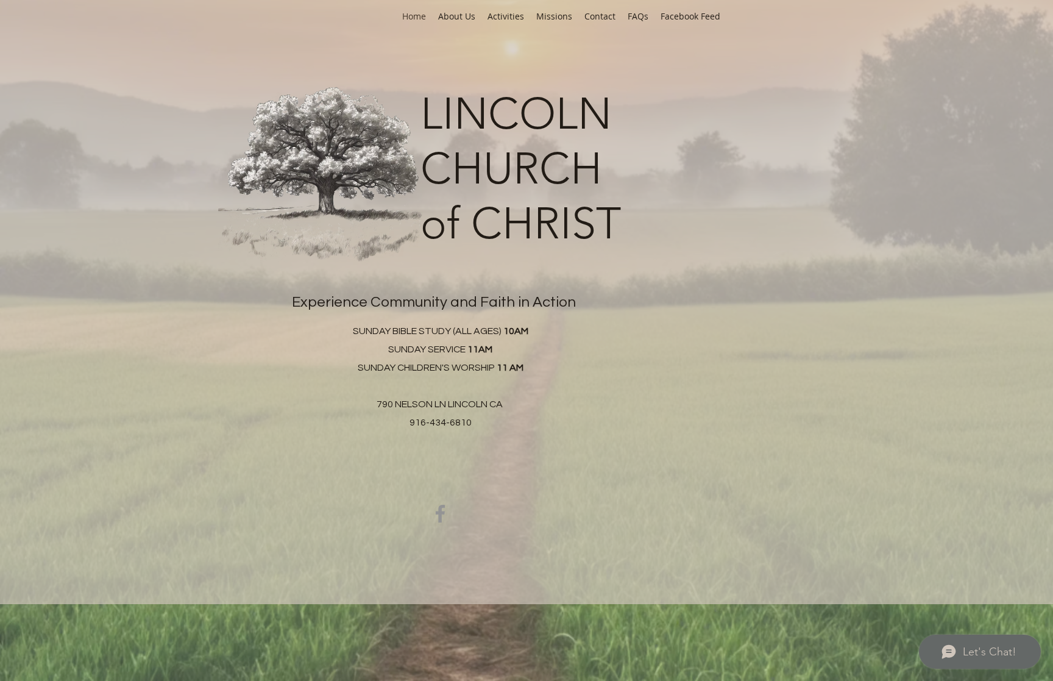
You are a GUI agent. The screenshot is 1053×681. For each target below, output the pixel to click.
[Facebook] (440, 514)
